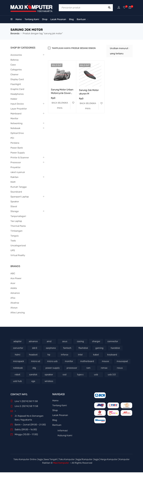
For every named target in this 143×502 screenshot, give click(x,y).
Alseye (13, 307)
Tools (13, 240)
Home (55, 400)
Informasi (63, 430)
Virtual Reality (17, 255)
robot (17, 374)
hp (48, 354)
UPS (12, 250)
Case (13, 64)
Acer (12, 283)
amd (49, 341)
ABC (12, 273)
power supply (53, 368)
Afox (12, 298)
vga (33, 381)
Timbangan (16, 231)
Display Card (17, 79)
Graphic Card (17, 89)
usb (96, 374)
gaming (99, 348)
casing (80, 341)
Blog (54, 420)
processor (72, 368)
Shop (55, 410)
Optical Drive (17, 133)
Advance (15, 293)
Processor (15, 162)
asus (64, 341)
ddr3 (34, 348)
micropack (18, 361)
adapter (17, 341)
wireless (49, 381)
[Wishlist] (124, 7)
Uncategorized (18, 245)
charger (96, 341)
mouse (105, 361)
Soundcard (16, 191)
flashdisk (83, 348)
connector (112, 341)
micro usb (52, 361)
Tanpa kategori (18, 216)
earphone (51, 348)
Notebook (15, 128)
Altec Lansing (17, 312)
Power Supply (17, 152)
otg (34, 368)
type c (80, 374)
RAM (12, 182)
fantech (67, 348)
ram (88, 368)
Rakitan (14, 177)
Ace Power (15, 278)
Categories (16, 69)
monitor (69, 361)
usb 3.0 (112, 374)
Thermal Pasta (18, 226)
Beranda (14, 33)
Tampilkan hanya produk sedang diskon (74, 48)
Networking (16, 123)
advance (33, 341)
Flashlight (15, 84)
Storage (14, 211)
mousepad (122, 361)
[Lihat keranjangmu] (130, 7)
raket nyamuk (17, 172)
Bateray (14, 59)
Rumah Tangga (18, 187)
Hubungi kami (65, 435)
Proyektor (15, 167)
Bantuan (56, 425)
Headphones (17, 94)
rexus (120, 368)
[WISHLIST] (73, 102)
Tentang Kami (59, 405)
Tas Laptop (16, 221)
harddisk (115, 348)
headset (33, 354)
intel (80, 354)
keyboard (112, 354)
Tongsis (14, 235)
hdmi (17, 354)
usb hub (17, 381)
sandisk (33, 374)
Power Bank (16, 147)
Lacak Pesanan (60, 415)
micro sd (35, 361)
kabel (96, 354)
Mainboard (15, 113)
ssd (64, 374)
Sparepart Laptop (19, 196)
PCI (12, 138)
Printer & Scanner (19, 157)
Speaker (14, 201)
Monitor (14, 118)
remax (104, 368)
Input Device (17, 103)
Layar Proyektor (18, 108)
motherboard (87, 361)
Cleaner (14, 74)
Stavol (13, 206)
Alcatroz (14, 302)
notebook (18, 368)
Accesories (16, 55)
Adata (13, 288)
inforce (64, 354)
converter (18, 348)
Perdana (14, 143)
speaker (49, 374)
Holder (13, 99)
